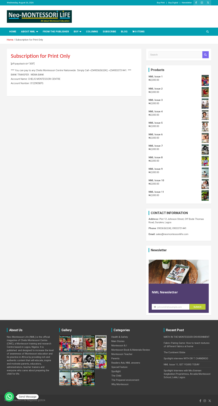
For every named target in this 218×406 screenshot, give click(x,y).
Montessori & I (119, 345)
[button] (9, 397)
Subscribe (109, 31)
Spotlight (116, 371)
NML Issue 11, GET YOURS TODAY (181, 364)
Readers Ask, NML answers (125, 362)
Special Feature (119, 367)
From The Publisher (56, 31)
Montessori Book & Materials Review (130, 349)
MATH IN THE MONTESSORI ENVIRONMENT (187, 336)
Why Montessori (119, 384)
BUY (76, 31)
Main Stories (117, 341)
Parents (115, 358)
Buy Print (161, 2)
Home (12, 31)
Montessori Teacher (121, 354)
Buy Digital (173, 2)
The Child (116, 375)
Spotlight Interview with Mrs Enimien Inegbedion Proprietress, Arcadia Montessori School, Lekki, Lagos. (187, 374)
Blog (124, 31)
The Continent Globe (174, 352)
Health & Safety (119, 336)
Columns (92, 31)
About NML (28, 31)
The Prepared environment (125, 380)
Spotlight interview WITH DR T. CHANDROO (186, 358)
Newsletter (187, 2)
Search (205, 54)
